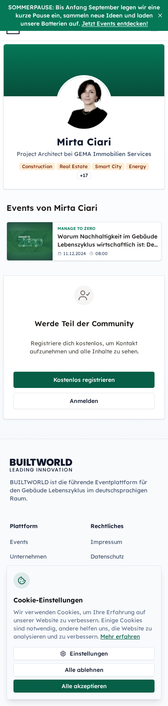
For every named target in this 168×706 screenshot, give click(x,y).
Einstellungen (89, 653)
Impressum (106, 542)
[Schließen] (160, 15)
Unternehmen (28, 556)
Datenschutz (107, 556)
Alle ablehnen (84, 670)
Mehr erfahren (120, 636)
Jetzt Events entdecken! (115, 23)
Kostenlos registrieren (84, 379)
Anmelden (84, 401)
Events (19, 542)
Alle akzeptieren (84, 686)
